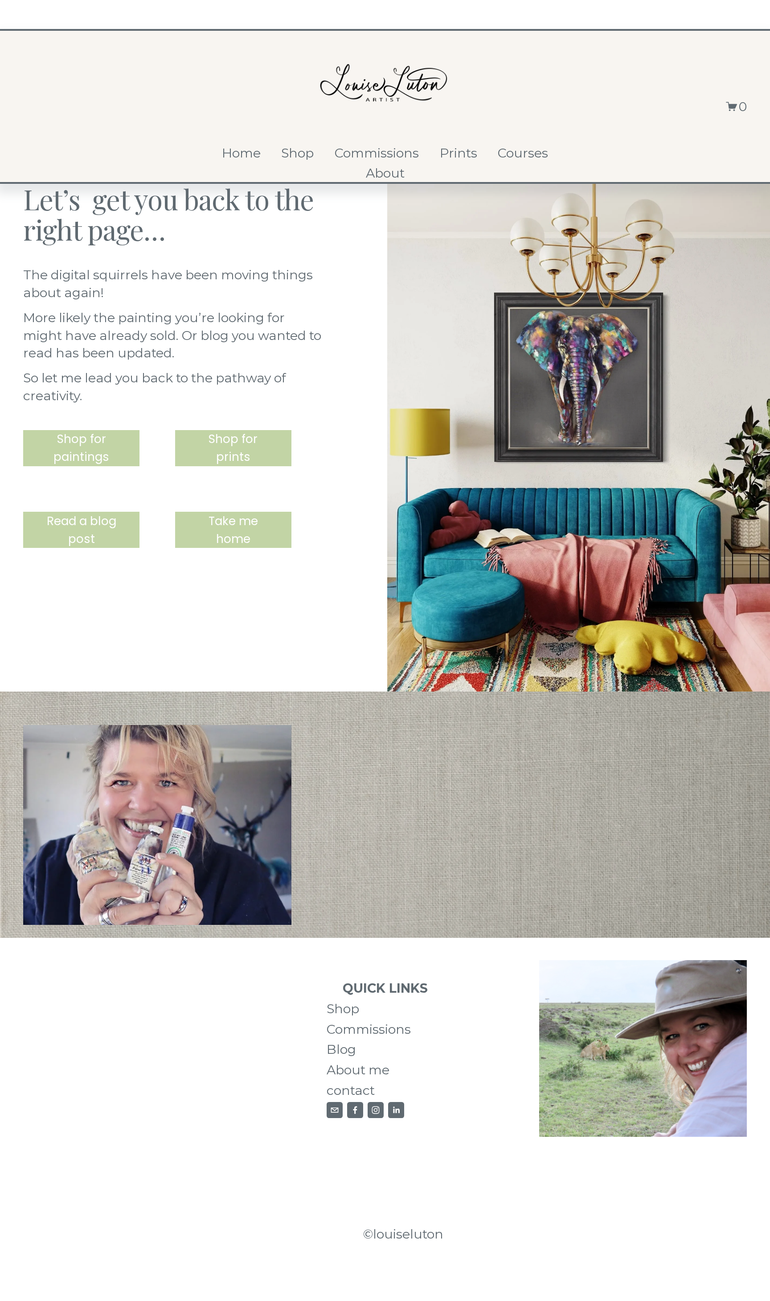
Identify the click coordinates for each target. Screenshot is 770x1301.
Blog (341, 1049)
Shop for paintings (81, 448)
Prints (458, 153)
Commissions (377, 153)
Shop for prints (233, 448)
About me (358, 1069)
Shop (297, 153)
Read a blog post (81, 530)
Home (241, 153)
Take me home (233, 530)
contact (351, 1090)
